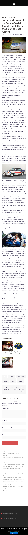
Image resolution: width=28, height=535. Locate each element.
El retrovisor (8, 14)
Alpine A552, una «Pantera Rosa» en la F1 (19, 389)
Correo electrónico (7, 427)
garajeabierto (21, 376)
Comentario (5, 408)
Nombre (4, 420)
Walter (13, 381)
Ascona (11, 376)
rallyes (20, 378)
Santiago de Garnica (19, 34)
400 (4, 376)
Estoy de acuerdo (14, 533)
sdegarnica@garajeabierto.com (10, 513)
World (20, 381)
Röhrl (5, 381)
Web (3, 434)
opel (13, 378)
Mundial (6, 378)
